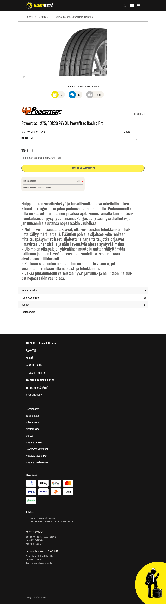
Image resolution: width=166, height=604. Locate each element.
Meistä (29, 358)
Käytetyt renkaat (34, 442)
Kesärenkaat (32, 409)
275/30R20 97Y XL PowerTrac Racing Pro (74, 16)
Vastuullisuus (34, 365)
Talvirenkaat (32, 415)
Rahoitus (31, 350)
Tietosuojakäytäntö (37, 388)
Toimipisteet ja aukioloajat (41, 343)
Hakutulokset (44, 16)
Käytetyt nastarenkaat (37, 462)
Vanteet (30, 435)
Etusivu (29, 16)
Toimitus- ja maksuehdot (40, 380)
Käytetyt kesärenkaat (37, 455)
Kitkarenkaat (33, 422)
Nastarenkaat (33, 429)
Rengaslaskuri (34, 395)
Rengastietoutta (35, 373)
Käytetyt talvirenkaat (37, 449)
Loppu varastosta (83, 168)
